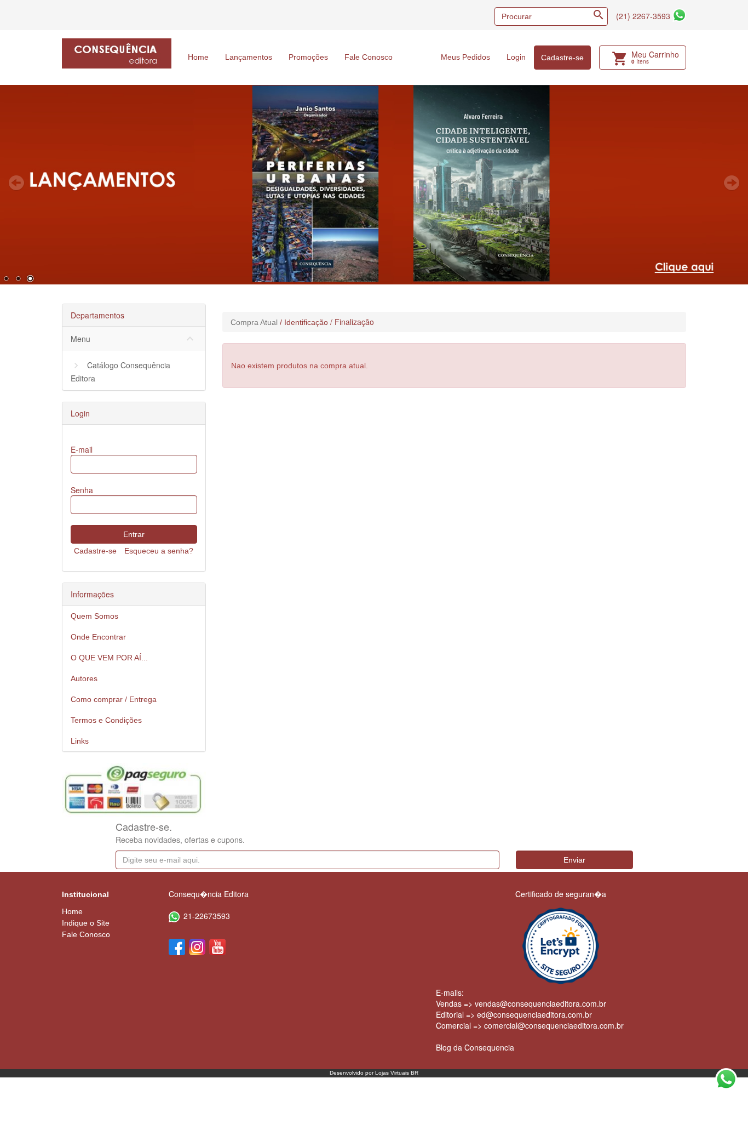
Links (80, 741)
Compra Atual (254, 322)
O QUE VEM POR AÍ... (109, 657)
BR (414, 1073)
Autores (84, 678)
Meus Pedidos (465, 57)
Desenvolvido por (352, 1073)
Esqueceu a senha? (158, 550)
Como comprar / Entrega (114, 699)
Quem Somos (94, 616)
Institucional (85, 894)
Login (516, 57)
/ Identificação (304, 322)
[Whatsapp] (679, 15)
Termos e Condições (106, 720)
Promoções (308, 57)
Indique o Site (86, 922)
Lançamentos (248, 57)
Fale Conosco (368, 57)
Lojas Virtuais (393, 1073)
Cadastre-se (562, 57)
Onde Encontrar (98, 636)
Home (198, 57)
